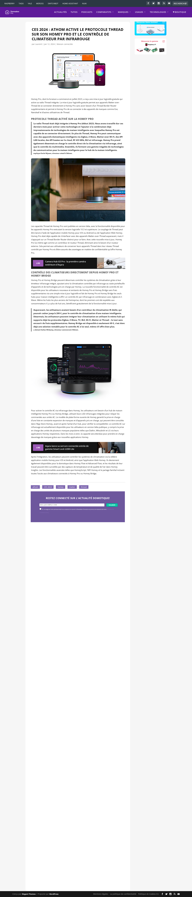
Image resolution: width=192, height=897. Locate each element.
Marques (123, 12)
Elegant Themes (29, 894)
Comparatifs (103, 12)
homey (60, 487)
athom (35, 487)
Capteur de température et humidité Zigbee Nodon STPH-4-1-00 (75, 684)
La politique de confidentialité (123, 894)
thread (84, 487)
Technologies (158, 12)
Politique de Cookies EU (148, 894)
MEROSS (40, 3)
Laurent (38, 44)
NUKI (84, 3)
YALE (30, 3)
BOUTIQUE (180, 12)
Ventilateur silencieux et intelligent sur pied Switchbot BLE (72, 863)
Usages (139, 12)
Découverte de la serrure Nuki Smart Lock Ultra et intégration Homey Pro (76, 594)
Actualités (60, 12)
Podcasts (86, 12)
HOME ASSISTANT (70, 3)
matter (72, 487)
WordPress (53, 894)
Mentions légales (100, 894)
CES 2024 (48, 487)
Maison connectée (65, 44)
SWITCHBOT (53, 3)
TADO (21, 3)
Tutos (74, 12)
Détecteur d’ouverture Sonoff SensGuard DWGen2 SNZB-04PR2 (75, 774)
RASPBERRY (9, 3)
